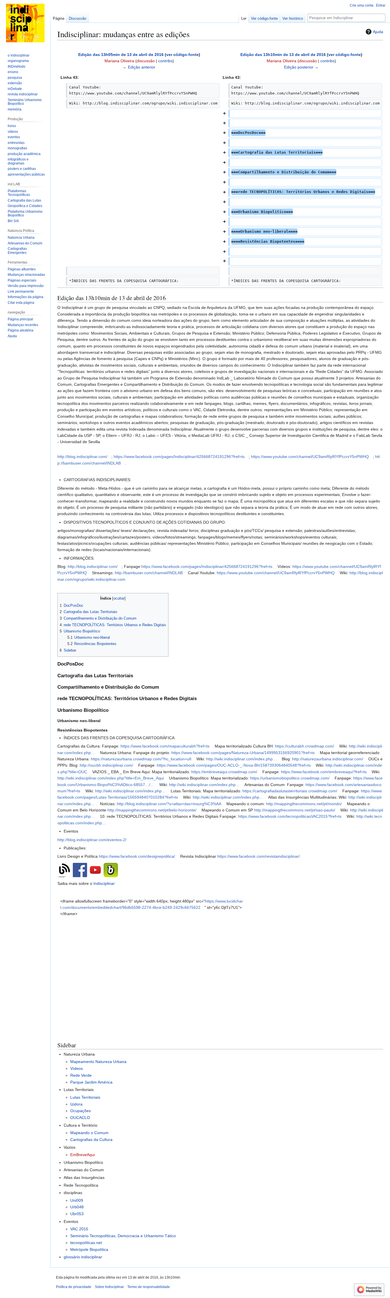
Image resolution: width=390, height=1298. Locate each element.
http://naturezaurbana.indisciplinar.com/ (327, 759)
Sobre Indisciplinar (109, 1287)
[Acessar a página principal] (25, 23)
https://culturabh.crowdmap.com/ (304, 746)
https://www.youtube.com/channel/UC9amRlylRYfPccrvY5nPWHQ (310, 456)
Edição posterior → (301, 67)
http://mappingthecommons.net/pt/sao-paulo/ (294, 810)
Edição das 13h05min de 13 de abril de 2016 (121, 54)
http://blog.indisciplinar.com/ (82, 456)
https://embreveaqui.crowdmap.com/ (224, 771)
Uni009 (76, 1200)
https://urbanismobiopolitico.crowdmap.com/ (289, 778)
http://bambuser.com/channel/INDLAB (149, 572)
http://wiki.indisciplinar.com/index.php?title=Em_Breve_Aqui (110, 778)
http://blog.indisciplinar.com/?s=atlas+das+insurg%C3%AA (169, 803)
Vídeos (76, 1068)
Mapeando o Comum (89, 1132)
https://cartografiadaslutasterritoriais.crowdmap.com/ (289, 791)
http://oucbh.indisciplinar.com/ (106, 765)
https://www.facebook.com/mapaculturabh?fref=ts (165, 746)
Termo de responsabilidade (148, 1287)
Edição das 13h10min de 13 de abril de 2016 (283, 54)
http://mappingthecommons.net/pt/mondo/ (304, 803)
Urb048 (77, 1207)
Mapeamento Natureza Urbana (98, 1061)
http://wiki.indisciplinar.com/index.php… (241, 759)
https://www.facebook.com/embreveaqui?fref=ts (324, 771)
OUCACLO (80, 1117)
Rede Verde (81, 1075)
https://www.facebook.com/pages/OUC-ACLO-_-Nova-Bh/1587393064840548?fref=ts (234, 765)
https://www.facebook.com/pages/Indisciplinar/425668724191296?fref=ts (179, 456)
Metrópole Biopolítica (89, 1249)
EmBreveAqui (82, 1154)
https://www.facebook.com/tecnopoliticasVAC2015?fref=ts (289, 816)
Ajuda (378, 31)
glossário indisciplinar (83, 1257)
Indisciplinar (104, 883)
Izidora (76, 1104)
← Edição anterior (139, 67)
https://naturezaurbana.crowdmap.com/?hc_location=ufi (141, 759)
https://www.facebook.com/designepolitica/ (137, 856)
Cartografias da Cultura (91, 1139)
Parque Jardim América (91, 1082)
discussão (146, 61)
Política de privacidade (73, 1287)
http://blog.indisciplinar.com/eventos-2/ (91, 839)
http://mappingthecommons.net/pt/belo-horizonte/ (151, 810)
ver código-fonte (182, 54)
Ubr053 (77, 1213)
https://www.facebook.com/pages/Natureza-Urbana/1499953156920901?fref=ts (243, 752)
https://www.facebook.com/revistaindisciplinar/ (258, 856)
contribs (165, 61)
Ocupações (80, 1110)
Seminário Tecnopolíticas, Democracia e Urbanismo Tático (123, 1235)
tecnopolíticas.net (86, 1242)
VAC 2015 (79, 1229)
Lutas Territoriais (85, 1097)
